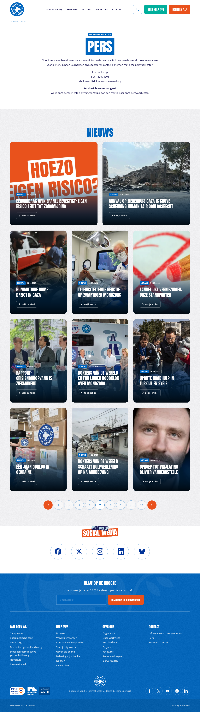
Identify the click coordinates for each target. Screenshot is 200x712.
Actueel (87, 9)
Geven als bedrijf (65, 651)
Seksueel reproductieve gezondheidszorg (23, 653)
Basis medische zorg (21, 638)
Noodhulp (15, 659)
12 (141, 505)
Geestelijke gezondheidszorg (26, 647)
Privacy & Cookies (181, 705)
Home (22, 21)
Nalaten (60, 660)
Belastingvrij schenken (68, 656)
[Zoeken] (137, 9)
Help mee (72, 9)
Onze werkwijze (111, 638)
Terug (15, 21)
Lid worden (62, 665)
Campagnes (16, 633)
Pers (151, 638)
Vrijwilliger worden (66, 638)
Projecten (107, 647)
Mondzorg (16, 642)
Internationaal (18, 664)
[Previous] (48, 505)
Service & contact (158, 642)
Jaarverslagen (110, 660)
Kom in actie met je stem (69, 642)
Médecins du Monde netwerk (116, 690)
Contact (117, 9)
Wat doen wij (54, 9)
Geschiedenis (109, 642)
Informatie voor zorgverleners (166, 633)
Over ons (101, 9)
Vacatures (108, 651)
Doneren (61, 633)
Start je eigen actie (66, 647)
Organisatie (108, 633)
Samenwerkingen (112, 656)
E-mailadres (67, 599)
